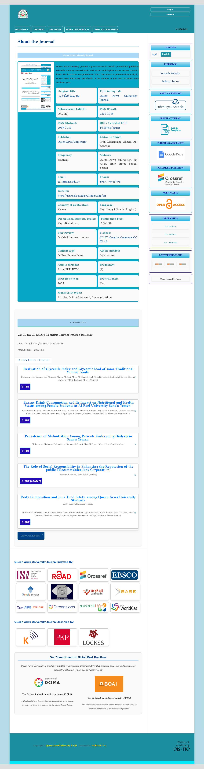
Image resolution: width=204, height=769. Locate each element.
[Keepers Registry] (31, 637)
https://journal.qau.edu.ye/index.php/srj (82, 196)
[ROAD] (62, 575)
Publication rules (77, 29)
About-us (21, 29)
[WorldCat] (125, 607)
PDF (26, 386)
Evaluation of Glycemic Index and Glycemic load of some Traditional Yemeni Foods (78, 370)
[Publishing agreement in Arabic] (171, 160)
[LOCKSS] (94, 637)
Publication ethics (106, 29)
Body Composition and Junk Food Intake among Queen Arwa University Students (78, 500)
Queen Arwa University (72, 142)
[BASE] (125, 592)
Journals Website (170, 73)
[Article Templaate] (171, 135)
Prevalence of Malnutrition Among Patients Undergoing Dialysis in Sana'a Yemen (78, 438)
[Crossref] (94, 575)
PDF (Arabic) (32, 481)
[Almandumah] (94, 592)
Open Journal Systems (170, 279)
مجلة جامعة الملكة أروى (69, 96)
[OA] (171, 209)
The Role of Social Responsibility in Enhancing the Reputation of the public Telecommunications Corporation (78, 468)
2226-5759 (107, 114)
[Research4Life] (94, 607)
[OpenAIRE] (31, 607)
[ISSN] (31, 575)
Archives (55, 29)
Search (183, 29)
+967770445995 (110, 182)
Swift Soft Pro (98, 746)
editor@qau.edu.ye (69, 182)
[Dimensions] (62, 607)
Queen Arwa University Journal (78, 55)
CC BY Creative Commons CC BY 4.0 (118, 240)
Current (39, 29)
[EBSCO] (125, 575)
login (170, 9)
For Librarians (171, 243)
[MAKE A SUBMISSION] (170, 110)
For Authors (170, 234)
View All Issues (30, 535)
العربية (154, 54)
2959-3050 (65, 128)
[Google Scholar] (30, 591)
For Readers (170, 227)
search (170, 14)
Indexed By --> (170, 81)
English (166, 54)
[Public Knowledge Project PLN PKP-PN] (62, 637)
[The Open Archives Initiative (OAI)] (62, 591)
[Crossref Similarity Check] (170, 185)
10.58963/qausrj (110, 128)
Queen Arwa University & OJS (61, 746)
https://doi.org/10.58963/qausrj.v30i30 (44, 343)
